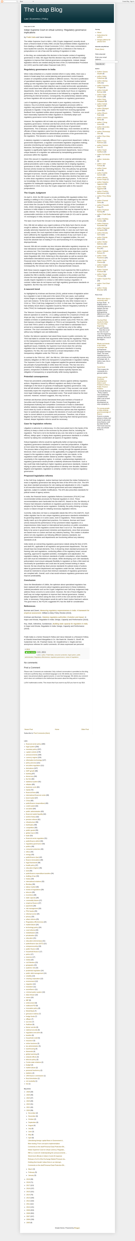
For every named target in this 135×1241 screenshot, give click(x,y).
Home (57, 729)
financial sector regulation (35, 838)
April (30, 1138)
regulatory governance (58, 657)
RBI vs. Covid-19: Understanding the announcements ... (47, 1153)
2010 (28, 1207)
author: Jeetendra (103, 159)
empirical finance (32, 903)
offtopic (28, 1019)
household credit (32, 1038)
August (31, 1125)
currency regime (31, 757)
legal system (72, 655)
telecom (29, 892)
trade (28, 835)
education (29, 938)
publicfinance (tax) (32, 857)
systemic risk (30, 968)
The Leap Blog (43, 9)
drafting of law (31, 876)
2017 (28, 1185)
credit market (30, 806)
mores (28, 997)
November (32, 1116)
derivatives (30, 768)
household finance (32, 951)
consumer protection (60, 655)
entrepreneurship (32, 946)
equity (28, 790)
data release (30, 995)
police (28, 954)
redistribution (30, 933)
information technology (34, 760)
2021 (28, 1107)
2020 (28, 1110)
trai (27, 1084)
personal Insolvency (33, 1070)
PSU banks (30, 911)
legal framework (31, 862)
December (32, 1113)
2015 (28, 1191)
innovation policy (32, 1008)
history (28, 879)
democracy (30, 776)
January (31, 1175)
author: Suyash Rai (104, 279)
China (28, 800)
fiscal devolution (31, 1078)
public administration (33, 811)
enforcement (30, 1003)
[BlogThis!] (39, 652)
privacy (28, 916)
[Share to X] (41, 652)
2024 (28, 1098)
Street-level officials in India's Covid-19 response (45, 1156)
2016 (28, 1188)
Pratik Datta (31, 37)
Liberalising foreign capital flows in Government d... (46, 1140)
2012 (28, 1201)
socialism (29, 809)
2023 (28, 1101)
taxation (29, 1035)
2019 (28, 1179)
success (29, 1022)
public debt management (34, 973)
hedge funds (30, 1016)
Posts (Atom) (99, 49)
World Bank (30, 1011)
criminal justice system (34, 992)
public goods (30, 830)
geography (30, 965)
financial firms (31, 792)
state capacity (31, 898)
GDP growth (30, 771)
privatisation (30, 935)
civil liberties (30, 962)
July (30, 1128)
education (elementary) (34, 941)
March (30, 1169)
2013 (28, 1198)
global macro (30, 833)
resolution (29, 987)
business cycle (31, 787)
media (28, 960)
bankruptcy (30, 825)
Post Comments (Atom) (42, 733)
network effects (31, 1057)
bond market (30, 798)
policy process (31, 763)
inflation (29, 784)
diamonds (29, 1051)
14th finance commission (34, 1076)
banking (29, 773)
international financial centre (36, 795)
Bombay (29, 884)
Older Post (85, 729)
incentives (29, 895)
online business (31, 1043)
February (31, 1172)
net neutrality (30, 1081)
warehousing (30, 1049)
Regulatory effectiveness (42, 657)
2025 (28, 1095)
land (27, 871)
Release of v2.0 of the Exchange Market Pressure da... (47, 1159)
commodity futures (32, 900)
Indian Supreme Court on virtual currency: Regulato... (46, 1150)
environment (30, 981)
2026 (28, 1092)
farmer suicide (31, 1027)
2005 (28, 1222)
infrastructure (30, 822)
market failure (30, 924)
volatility (29, 976)
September (32, 1122)
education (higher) (32, 868)
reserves (29, 957)
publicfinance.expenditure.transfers (38, 873)
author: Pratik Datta (48, 655)
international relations (33, 881)
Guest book (101, 367)
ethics (28, 852)
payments (29, 906)
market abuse (30, 1067)
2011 (28, 1204)
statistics (29, 1073)
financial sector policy (33, 744)
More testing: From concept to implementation (44, 1143)
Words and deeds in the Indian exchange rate (103, 345)
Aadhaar (29, 1024)
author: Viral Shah (103, 283)
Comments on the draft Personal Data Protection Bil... (46, 1147)
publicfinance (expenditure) (35, 803)
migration (29, 984)
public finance (31, 949)
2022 (28, 1104)
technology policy (32, 927)
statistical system (32, 782)
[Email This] (37, 652)
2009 (28, 1210)
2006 (28, 1219)
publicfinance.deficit (33, 841)
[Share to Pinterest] (45, 652)
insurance (29, 1040)
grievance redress (32, 1014)
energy (28, 854)
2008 (28, 1213)
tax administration (32, 1046)
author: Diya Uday (103, 136)
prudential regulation (33, 970)
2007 (28, 1216)
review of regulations (72, 657)
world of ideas (31, 817)
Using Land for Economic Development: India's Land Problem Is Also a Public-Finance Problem (103, 383)
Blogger (77, 1228)
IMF (27, 1000)
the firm (28, 779)
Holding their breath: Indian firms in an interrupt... (45, 1162)
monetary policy (31, 749)
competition (30, 827)
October (31, 1119)
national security (31, 1030)
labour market (31, 887)
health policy (30, 865)
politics (28, 846)
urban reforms (31, 919)
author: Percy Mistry (104, 196)
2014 (28, 1195)
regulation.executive (33, 1032)
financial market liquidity (34, 814)
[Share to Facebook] (43, 652)
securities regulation (33, 765)
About (99, 32)
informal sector (31, 914)
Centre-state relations (33, 1062)
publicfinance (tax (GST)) (34, 943)
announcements (31, 755)
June (30, 1131)
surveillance (30, 989)
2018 (28, 1182)
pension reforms (31, 819)
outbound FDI (31, 1005)
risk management (32, 908)
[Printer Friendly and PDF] (30, 652)
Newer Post (29, 729)
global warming (31, 1054)
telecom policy (31, 1059)
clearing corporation (33, 978)
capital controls (31, 752)
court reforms (30, 930)
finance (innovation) (33, 860)
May (30, 1135)
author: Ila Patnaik (103, 154)
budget (28, 1065)
